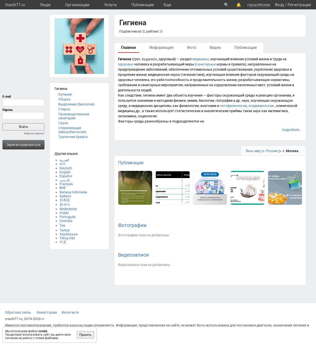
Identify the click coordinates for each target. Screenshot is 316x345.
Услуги (110, 4)
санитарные (206, 64)
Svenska (65, 221)
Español (65, 176)
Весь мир (253, 151)
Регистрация (299, 4)
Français (66, 184)
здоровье (125, 64)
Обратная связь (18, 312)
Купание (65, 94)
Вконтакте (70, 312)
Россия (271, 151)
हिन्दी (62, 188)
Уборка (64, 99)
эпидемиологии (261, 106)
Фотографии (132, 225)
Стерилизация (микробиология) (72, 130)
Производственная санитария (73, 116)
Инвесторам (47, 312)
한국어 (64, 204)
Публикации (142, 4)
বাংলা (62, 164)
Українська (68, 234)
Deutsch (65, 168)
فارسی (64, 180)
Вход (279, 4)
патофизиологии (233, 106)
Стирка (64, 109)
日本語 (64, 200)
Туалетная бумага (73, 137)
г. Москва (290, 151)
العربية (64, 160)
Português (67, 217)
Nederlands (68, 209)
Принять (85, 335)
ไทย (62, 225)
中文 (62, 242)
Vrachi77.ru (15, 4)
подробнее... (292, 130)
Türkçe (64, 230)
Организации (77, 4)
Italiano (65, 196)
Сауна (63, 123)
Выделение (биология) (76, 104)
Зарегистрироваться (23, 145)
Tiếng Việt (67, 238)
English (65, 172)
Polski (64, 213)
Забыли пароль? (34, 133)
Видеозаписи (133, 255)
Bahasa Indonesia (73, 192)
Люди (45, 4)
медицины (200, 59)
